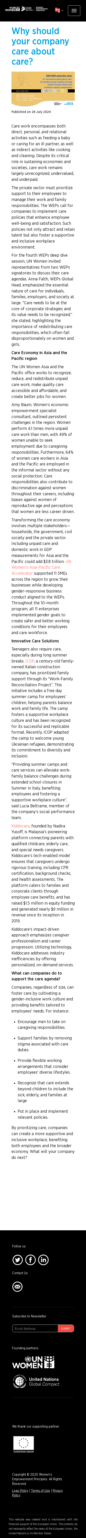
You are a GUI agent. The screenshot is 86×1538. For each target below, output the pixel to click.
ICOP (29, 661)
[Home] (26, 8)
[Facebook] (30, 1260)
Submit (66, 1328)
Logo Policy (20, 1490)
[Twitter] (17, 1260)
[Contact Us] (17, 1286)
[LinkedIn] (43, 1260)
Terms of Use (40, 1490)
